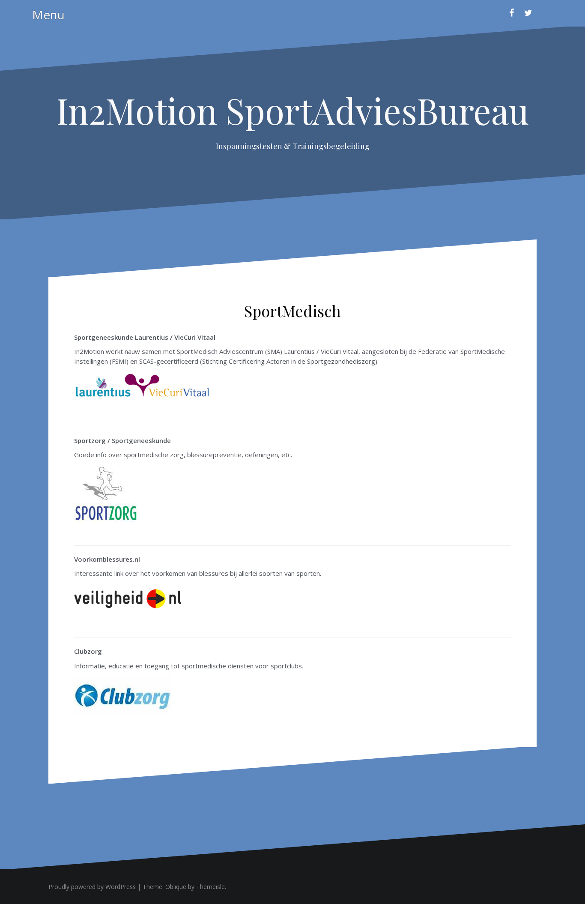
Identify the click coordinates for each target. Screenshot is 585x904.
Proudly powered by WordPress (92, 887)
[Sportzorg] (106, 492)
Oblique (175, 887)
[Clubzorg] (122, 694)
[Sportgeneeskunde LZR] (142, 386)
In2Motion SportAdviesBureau (293, 110)
